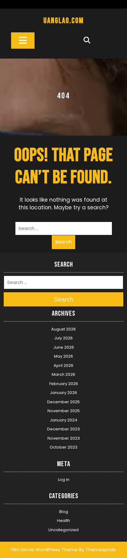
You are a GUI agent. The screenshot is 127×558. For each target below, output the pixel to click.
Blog (63, 512)
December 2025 (63, 402)
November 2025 (63, 411)
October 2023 (63, 447)
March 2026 (63, 374)
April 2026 (63, 365)
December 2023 (63, 429)
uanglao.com (63, 21)
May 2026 (63, 356)
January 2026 (63, 393)
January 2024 (63, 420)
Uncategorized (63, 530)
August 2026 (63, 329)
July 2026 (63, 338)
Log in (63, 479)
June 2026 (63, 347)
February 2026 (63, 384)
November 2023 (63, 438)
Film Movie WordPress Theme (44, 549)
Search (63, 242)
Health (63, 520)
